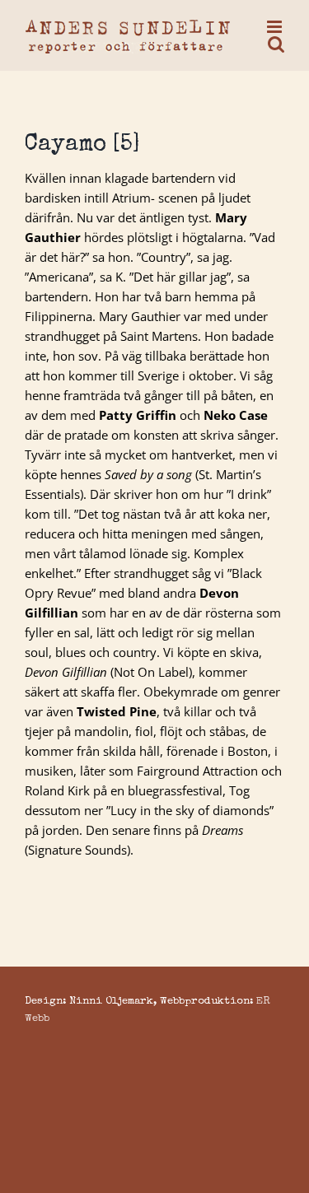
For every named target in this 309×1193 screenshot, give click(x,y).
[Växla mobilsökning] (276, 44)
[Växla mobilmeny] (275, 26)
